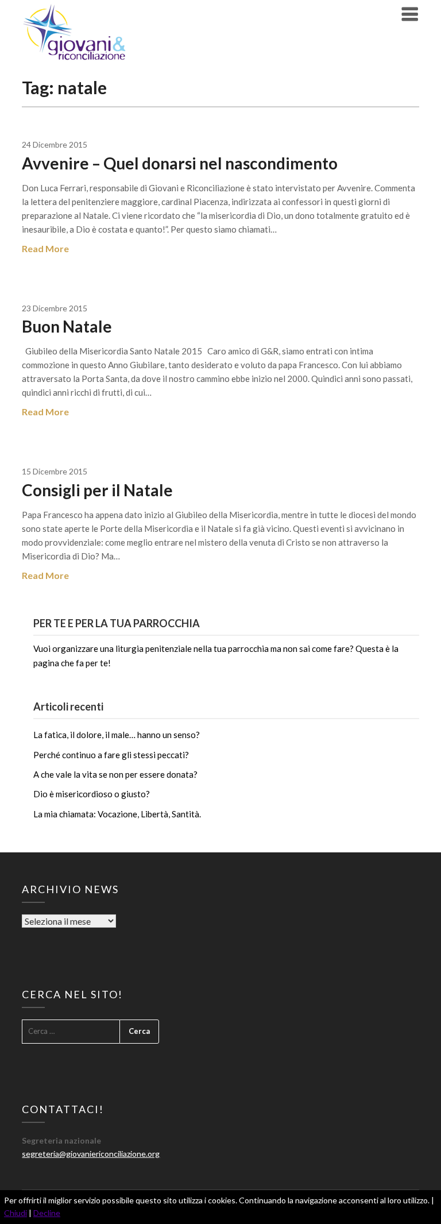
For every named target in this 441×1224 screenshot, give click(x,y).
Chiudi (15, 1213)
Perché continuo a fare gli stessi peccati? (111, 755)
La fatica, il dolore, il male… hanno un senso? (116, 734)
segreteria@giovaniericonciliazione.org (91, 1154)
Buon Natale (67, 326)
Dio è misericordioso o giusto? (91, 794)
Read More (45, 248)
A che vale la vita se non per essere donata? (115, 774)
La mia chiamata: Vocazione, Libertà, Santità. (117, 814)
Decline (46, 1213)
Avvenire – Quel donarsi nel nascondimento (180, 163)
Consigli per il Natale (97, 490)
